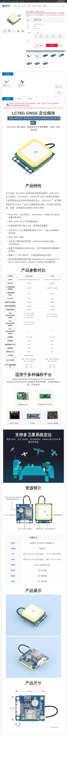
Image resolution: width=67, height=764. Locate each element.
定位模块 (29, 51)
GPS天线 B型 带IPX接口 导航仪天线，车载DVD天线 (21, 85)
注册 (44, 1)
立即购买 (52, 45)
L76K (52, 276)
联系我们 (45, 6)
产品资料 (39, 6)
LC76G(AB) (29, 276)
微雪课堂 (22, 1)
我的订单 (55, 1)
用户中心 (47, 1)
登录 (40, 1)
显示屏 (23, 6)
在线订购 (13, 1)
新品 (19, 6)
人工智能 (28, 6)
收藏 (61, 45)
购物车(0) (62, 1)
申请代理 (8, 1)
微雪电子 (3, 1)
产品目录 (34, 6)
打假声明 (17, 1)
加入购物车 (41, 45)
